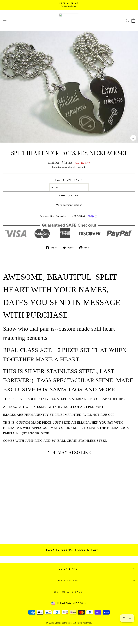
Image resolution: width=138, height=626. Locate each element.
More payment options (69, 205)
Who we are (68, 580)
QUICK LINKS (68, 568)
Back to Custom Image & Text (71, 549)
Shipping (56, 167)
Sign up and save (68, 591)
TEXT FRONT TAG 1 (69, 179)
